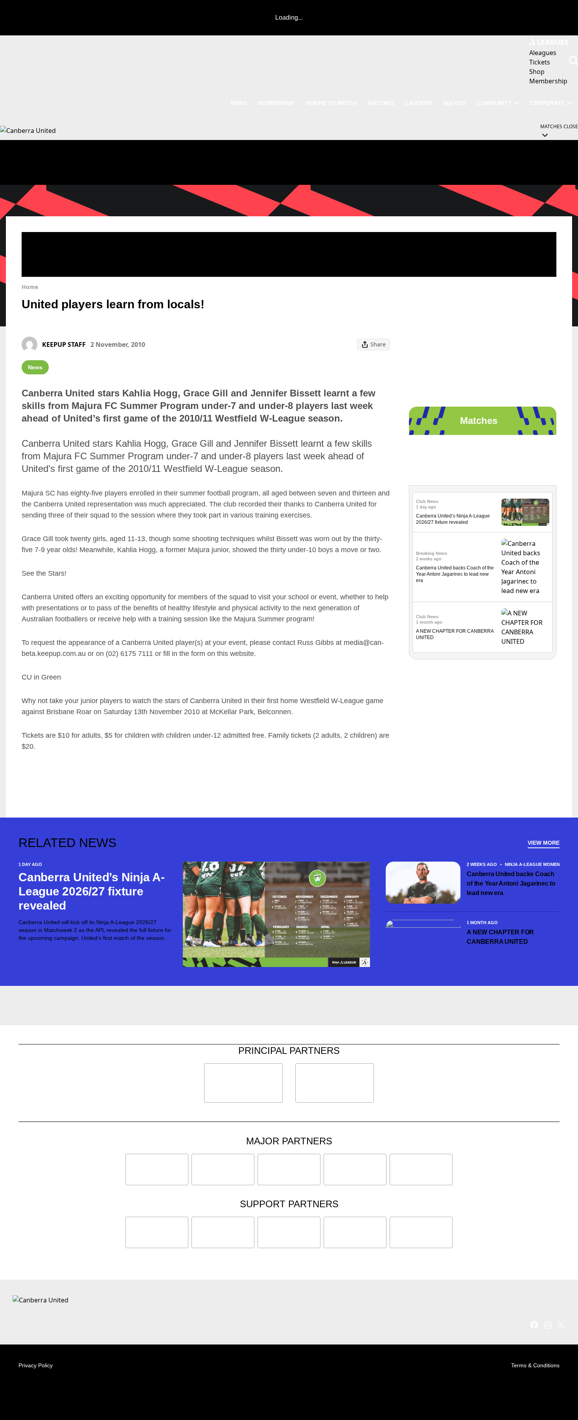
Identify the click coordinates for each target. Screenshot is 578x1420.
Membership (276, 103)
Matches (381, 103)
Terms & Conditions (535, 1365)
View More (544, 843)
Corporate (547, 103)
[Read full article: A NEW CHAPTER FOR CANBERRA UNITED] (525, 627)
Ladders (418, 103)
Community (494, 103)
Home (30, 287)
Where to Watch (331, 103)
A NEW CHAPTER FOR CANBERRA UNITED (500, 937)
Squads (454, 103)
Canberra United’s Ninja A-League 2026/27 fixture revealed (91, 891)
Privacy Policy (35, 1365)
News (239, 103)
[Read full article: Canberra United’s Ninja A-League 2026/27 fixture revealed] (525, 512)
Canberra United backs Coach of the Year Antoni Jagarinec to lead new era (455, 574)
